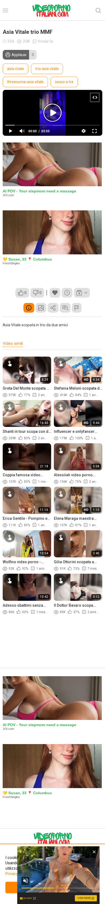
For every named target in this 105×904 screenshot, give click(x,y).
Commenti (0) (65, 308)
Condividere (53, 308)
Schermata (41, 308)
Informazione (28, 308)
